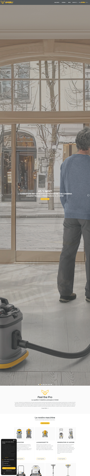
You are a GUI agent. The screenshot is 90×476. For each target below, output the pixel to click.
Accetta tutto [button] (9, 468)
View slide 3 (41, 384)
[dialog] (9, 457)
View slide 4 (43, 384)
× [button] (15, 440)
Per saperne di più (45, 197)
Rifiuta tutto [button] (9, 470)
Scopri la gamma (20, 458)
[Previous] (2, 195)
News (69, 2)
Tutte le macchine (45, 423)
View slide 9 (51, 384)
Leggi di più (6, 457)
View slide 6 (46, 384)
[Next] (88, 195)
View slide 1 (38, 384)
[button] (9, 473)
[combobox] (13, 440)
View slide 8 (49, 384)
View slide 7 (48, 384)
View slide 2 (40, 384)
